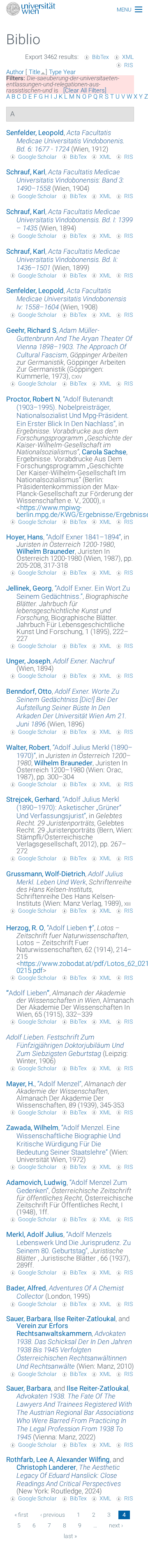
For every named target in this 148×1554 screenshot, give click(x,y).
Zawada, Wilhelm (32, 1127)
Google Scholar (37, 156)
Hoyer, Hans (24, 537)
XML (128, 57)
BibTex (100, 57)
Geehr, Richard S (31, 330)
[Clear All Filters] (84, 90)
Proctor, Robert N (33, 399)
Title (34, 72)
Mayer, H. (20, 1084)
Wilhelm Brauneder (45, 551)
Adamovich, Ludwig (36, 1182)
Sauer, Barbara (28, 1319)
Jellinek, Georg (29, 588)
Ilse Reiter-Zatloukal (85, 1319)
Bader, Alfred (26, 1288)
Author (15, 72)
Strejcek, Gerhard (33, 799)
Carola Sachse (104, 452)
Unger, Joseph (28, 661)
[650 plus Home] (74, 9)
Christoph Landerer (46, 1467)
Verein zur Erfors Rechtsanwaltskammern (54, 1329)
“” (72, 411)
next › (116, 1525)
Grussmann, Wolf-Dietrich (45, 874)
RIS (128, 65)
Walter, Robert (28, 747)
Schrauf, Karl (25, 172)
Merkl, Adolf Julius (34, 1234)
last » (70, 1536)
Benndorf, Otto (29, 691)
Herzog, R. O (25, 928)
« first (21, 1514)
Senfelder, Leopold (35, 133)
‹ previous (52, 1514)
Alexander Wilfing (83, 1459)
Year (69, 72)
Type (55, 72)
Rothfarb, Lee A (29, 1459)
